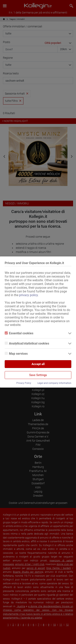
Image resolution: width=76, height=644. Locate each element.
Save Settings (38, 375)
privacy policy (28, 295)
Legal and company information (54, 383)
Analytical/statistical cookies (29, 343)
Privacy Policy (23, 383)
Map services (18, 353)
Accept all (38, 364)
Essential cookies (21, 333)
